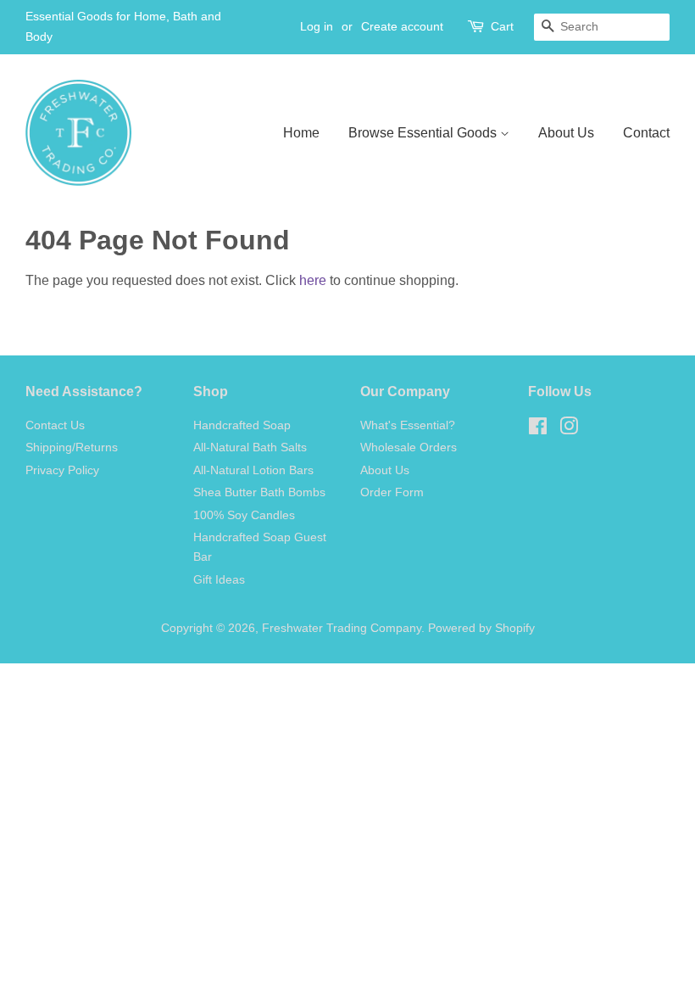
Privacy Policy (62, 470)
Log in (316, 26)
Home (301, 133)
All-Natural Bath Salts (250, 447)
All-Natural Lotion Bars (253, 470)
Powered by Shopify (481, 628)
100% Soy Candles (244, 515)
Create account (402, 26)
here (312, 280)
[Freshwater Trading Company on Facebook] (538, 429)
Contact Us (55, 425)
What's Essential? (407, 425)
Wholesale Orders (408, 447)
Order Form (392, 492)
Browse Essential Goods (424, 133)
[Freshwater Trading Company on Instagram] (568, 429)
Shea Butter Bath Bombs (259, 492)
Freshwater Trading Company (341, 628)
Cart (502, 26)
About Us (566, 133)
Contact (646, 133)
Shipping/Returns (71, 447)
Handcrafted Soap (242, 425)
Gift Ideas (219, 579)
